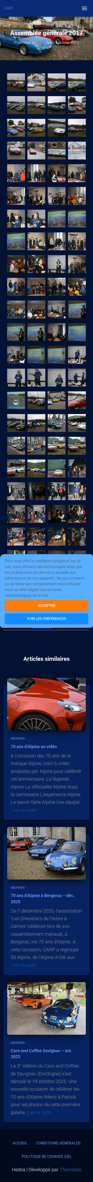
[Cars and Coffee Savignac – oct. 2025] (46, 1008)
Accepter (46, 605)
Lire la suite (24, 810)
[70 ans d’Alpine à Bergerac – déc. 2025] (46, 853)
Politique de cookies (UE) (46, 1156)
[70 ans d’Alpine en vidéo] (46, 704)
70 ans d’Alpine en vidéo (34, 746)
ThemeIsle (70, 1169)
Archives (18, 738)
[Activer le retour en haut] (84, 1172)
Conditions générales (58, 1143)
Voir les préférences (46, 619)
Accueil (20, 1143)
